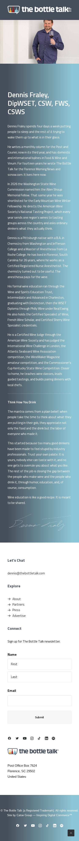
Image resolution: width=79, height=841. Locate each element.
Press (16, 610)
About (16, 598)
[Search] (56, 10)
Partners (18, 604)
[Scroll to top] (71, 832)
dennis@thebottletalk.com (26, 573)
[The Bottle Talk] (39, 10)
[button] (69, 10)
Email (12, 690)
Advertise (19, 615)
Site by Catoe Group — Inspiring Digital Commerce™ (39, 815)
